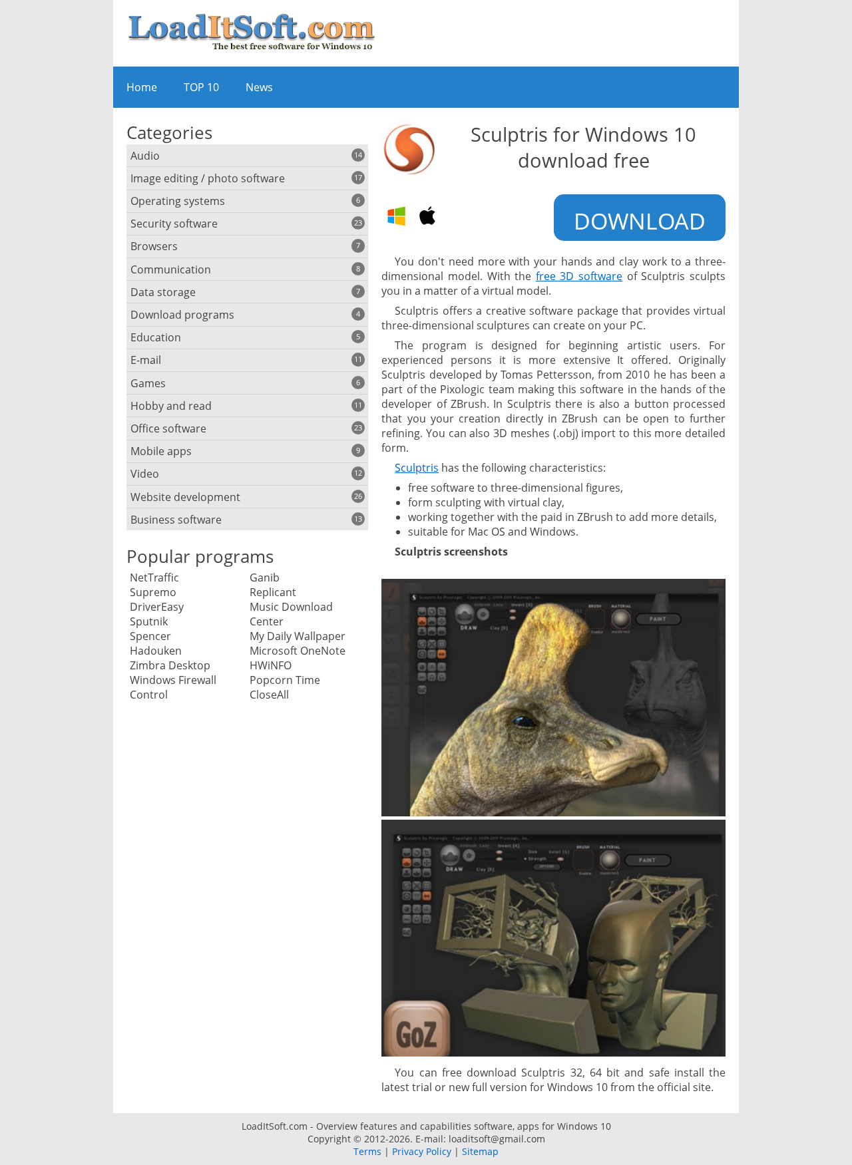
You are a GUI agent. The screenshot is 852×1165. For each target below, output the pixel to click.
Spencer (150, 636)
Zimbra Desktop (170, 665)
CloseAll (269, 694)
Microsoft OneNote (297, 650)
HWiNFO (271, 665)
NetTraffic (154, 577)
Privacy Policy (421, 1151)
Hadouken (156, 650)
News (259, 87)
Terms (367, 1151)
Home (141, 87)
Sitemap (480, 1151)
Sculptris (417, 467)
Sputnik (149, 621)
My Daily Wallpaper (297, 636)
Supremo (153, 592)
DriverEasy (157, 606)
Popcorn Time (285, 680)
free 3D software (579, 276)
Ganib (265, 577)
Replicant (273, 592)
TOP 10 (201, 87)
